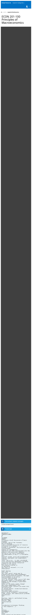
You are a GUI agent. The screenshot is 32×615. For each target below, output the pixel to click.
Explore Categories (18, 3)
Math (5, 12)
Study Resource (6, 3)
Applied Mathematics (13, 12)
